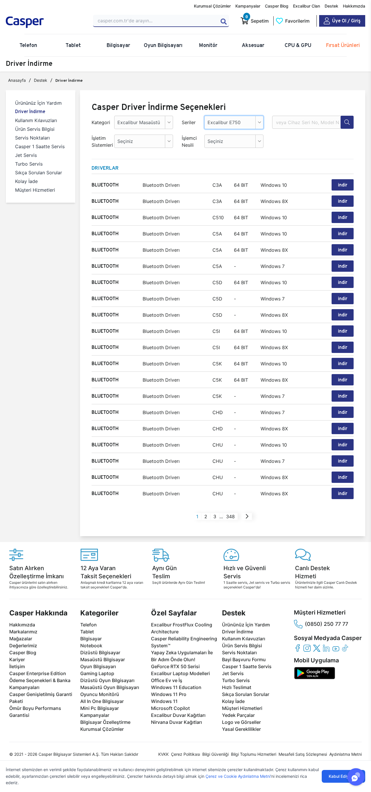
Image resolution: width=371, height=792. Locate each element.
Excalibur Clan (306, 5)
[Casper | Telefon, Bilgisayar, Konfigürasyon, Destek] (46, 22)
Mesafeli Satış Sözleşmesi (303, 754)
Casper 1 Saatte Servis (40, 146)
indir (342, 185)
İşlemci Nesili (189, 141)
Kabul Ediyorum (343, 776)
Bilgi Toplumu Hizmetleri (253, 754)
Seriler (189, 122)
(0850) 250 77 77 (326, 624)
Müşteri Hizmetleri (35, 190)
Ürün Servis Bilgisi (34, 129)
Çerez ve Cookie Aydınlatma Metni (237, 776)
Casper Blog (276, 5)
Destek (331, 5)
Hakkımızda (354, 5)
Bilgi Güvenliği (215, 754)
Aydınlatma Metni (345, 754)
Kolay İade (26, 181)
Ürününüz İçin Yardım (38, 103)
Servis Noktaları (32, 138)
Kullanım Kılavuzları (36, 120)
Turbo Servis (29, 164)
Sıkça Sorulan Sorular (38, 172)
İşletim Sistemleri (101, 141)
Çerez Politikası (185, 754)
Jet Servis (26, 155)
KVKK (163, 754)
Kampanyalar (247, 5)
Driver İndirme (30, 111)
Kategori (101, 122)
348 (230, 516)
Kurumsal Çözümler (212, 5)
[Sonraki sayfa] (247, 516)
